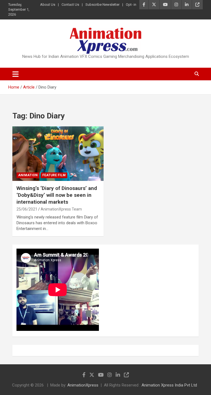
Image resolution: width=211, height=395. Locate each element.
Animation (28, 175)
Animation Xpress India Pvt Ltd (169, 385)
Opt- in (131, 4)
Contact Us (70, 4)
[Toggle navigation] (15, 74)
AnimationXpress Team (61, 209)
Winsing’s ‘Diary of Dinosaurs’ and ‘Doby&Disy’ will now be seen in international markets (56, 195)
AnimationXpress (82, 385)
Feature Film (54, 175)
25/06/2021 (26, 209)
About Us (47, 4)
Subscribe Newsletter (102, 4)
